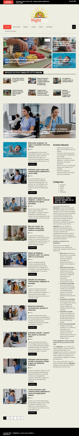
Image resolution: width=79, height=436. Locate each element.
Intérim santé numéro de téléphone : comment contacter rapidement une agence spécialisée (57, 131)
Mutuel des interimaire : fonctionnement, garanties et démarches (38, 308)
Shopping (49, 27)
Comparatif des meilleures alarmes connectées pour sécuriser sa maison (43, 93)
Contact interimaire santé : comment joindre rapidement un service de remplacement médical (39, 392)
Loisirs (33, 27)
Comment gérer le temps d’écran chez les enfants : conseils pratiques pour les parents (63, 44)
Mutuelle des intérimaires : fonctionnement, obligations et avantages (38, 281)
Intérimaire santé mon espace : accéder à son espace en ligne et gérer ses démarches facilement (38, 362)
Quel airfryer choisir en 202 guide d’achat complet (18, 80)
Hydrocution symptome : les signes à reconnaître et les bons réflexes (63, 61)
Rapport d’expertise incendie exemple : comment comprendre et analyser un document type (43, 81)
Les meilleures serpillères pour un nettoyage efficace (67, 80)
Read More (32, 164)
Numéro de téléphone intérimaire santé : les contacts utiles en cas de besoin (38, 255)
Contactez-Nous (10, 31)
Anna (7, 65)
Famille (25, 27)
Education (16, 27)
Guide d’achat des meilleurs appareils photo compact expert (17, 93)
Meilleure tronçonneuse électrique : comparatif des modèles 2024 (66, 93)
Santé (41, 27)
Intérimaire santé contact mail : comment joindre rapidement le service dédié (32, 2)
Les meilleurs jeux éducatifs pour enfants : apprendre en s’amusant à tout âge (23, 60)
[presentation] (46, 40)
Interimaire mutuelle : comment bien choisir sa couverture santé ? (38, 334)
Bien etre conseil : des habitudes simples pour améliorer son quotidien (36, 228)
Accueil (7, 27)
